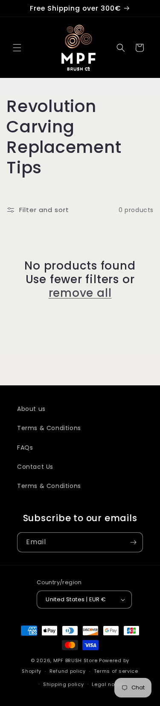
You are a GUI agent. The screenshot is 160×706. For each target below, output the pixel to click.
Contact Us (35, 466)
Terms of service (116, 671)
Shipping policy (63, 684)
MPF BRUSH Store (75, 660)
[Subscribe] (133, 542)
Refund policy (67, 671)
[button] (17, 47)
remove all (80, 293)
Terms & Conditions (49, 428)
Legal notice (108, 684)
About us (31, 409)
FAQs (25, 447)
